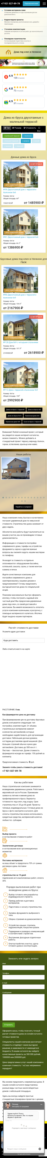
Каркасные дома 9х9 (13, 422)
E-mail (4, 983)
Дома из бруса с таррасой (15, 409)
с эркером (25, 141)
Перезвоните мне (31, 4)
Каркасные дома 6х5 (32, 416)
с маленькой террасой (12, 136)
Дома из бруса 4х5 (34, 409)
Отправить (8, 1025)
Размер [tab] (17, 128)
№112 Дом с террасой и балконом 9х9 (20, 390)
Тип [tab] (8, 128)
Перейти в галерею (23, 507)
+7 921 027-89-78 (10, 3)
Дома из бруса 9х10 (14, 416)
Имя (4, 964)
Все (38, 131)
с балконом (28, 136)
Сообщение (6, 992)
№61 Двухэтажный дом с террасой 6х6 (20, 237)
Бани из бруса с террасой (32, 422)
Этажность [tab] (31, 128)
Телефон (5, 973)
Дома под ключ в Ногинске (27, 51)
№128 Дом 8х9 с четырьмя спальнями (20, 342)
